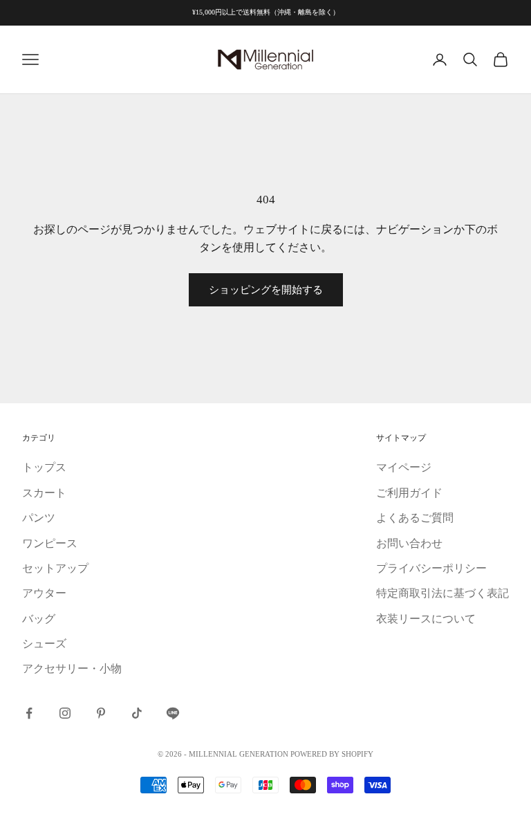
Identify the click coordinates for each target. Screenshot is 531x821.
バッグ (38, 619)
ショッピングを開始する (266, 289)
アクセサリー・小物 (72, 668)
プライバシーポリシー (431, 568)
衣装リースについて (426, 619)
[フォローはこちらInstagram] (65, 713)
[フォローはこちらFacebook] (29, 713)
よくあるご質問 (415, 518)
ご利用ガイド (409, 493)
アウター (44, 593)
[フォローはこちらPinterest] (101, 713)
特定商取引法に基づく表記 (442, 593)
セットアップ (55, 568)
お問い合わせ (409, 543)
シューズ (44, 643)
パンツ (38, 518)
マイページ (403, 467)
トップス (44, 467)
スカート (44, 493)
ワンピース (49, 543)
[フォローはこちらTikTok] (137, 713)
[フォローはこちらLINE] (173, 713)
